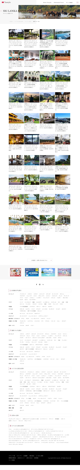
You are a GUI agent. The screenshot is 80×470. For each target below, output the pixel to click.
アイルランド (31, 372)
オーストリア (55, 294)
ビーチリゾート (43, 418)
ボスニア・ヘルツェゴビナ (39, 337)
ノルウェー (32, 297)
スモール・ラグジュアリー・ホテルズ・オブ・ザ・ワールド (22, 435)
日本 (29, 382)
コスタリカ (45, 359)
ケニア (33, 309)
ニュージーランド (33, 316)
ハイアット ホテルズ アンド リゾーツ (54, 431)
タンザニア (51, 309)
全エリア (22, 410)
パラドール (37, 442)
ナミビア (58, 309)
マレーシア (55, 304)
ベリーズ (53, 321)
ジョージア (29, 295)
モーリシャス (30, 313)
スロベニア (54, 295)
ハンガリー (39, 297)
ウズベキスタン (36, 380)
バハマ (21, 402)
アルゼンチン (23, 321)
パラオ (43, 356)
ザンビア (38, 309)
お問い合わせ (29, 458)
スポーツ (63, 418)
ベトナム (40, 304)
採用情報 (36, 458)
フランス (53, 297)
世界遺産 (57, 418)
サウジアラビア (39, 344)
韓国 (34, 302)
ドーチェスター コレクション (48, 442)
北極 (21, 407)
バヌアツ (43, 318)
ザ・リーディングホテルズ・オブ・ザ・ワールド (42, 429)
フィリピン (28, 304)
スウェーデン (41, 295)
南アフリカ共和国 (32, 311)
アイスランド (23, 294)
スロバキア (60, 373)
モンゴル (40, 342)
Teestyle (6, 3)
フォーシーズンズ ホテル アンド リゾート (18, 438)
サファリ (51, 418)
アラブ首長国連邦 (24, 306)
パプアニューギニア (43, 316)
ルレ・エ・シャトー (35, 433)
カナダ (27, 325)
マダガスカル (23, 311)
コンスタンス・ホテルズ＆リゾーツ (22, 429)
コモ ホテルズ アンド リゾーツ (46, 436)
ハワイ (32, 325)
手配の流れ (31, 455)
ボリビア (64, 321)
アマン (10, 429)
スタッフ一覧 (12, 455)
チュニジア (58, 347)
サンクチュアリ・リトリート (15, 436)
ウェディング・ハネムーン (15, 418)
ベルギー (59, 297)
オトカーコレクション (47, 433)
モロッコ (40, 311)
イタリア (36, 294)
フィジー (49, 318)
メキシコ (22, 323)
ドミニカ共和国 (64, 401)
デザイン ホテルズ (42, 435)
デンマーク (66, 295)
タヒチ (27, 318)
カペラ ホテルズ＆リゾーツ (15, 440)
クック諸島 (28, 398)
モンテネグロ (33, 299)
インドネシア (28, 302)
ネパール (22, 304)
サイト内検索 (12, 460)
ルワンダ (51, 349)
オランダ (48, 294)
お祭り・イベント (13, 420)
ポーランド (28, 337)
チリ (42, 321)
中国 (67, 302)
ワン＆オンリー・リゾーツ (36, 438)
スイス (35, 295)
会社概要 (26, 455)
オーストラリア (23, 316)
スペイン (48, 295)
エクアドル (30, 321)
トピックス (19, 455)
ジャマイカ (37, 321)
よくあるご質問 (39, 455)
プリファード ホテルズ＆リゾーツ (36, 431)
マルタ (21, 299)
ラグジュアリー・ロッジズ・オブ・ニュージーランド (21, 442)
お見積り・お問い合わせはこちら (39, 260)
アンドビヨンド (27, 436)
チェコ (60, 295)
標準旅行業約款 (12, 458)
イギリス (30, 294)
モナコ (26, 299)
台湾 (63, 302)
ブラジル (47, 321)
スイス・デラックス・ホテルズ (16, 444)
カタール (44, 306)
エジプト (28, 309)
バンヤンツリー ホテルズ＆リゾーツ (52, 438)
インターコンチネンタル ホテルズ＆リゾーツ (19, 433)
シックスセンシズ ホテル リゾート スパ (18, 431)
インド (21, 302)
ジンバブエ (44, 309)
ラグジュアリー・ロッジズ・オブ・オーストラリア (52, 440)
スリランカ (53, 302)
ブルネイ (35, 304)
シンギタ (67, 435)
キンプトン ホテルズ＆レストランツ (31, 440)
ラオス (61, 304)
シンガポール (46, 302)
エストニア (41, 294)
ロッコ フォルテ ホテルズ (62, 442)
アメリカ (22, 325)
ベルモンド (34, 436)
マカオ (49, 304)
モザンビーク (39, 349)
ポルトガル (65, 297)
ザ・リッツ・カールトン (60, 436)
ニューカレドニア (35, 318)
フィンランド (46, 297)
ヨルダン (50, 306)
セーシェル (22, 313)
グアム (22, 318)
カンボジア (39, 302)
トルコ (26, 297)
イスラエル (32, 306)
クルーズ (21, 420)
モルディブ (37, 313)
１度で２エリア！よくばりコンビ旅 (31, 418)
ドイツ (21, 297)
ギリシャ (62, 294)
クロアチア (22, 295)
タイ (59, 302)
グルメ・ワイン (28, 420)
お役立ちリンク (21, 458)
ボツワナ (64, 309)
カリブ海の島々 (38, 359)
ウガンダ (22, 309)
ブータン (22, 342)
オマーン (39, 306)
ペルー (58, 321)
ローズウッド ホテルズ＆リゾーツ (55, 435)
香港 (45, 304)
